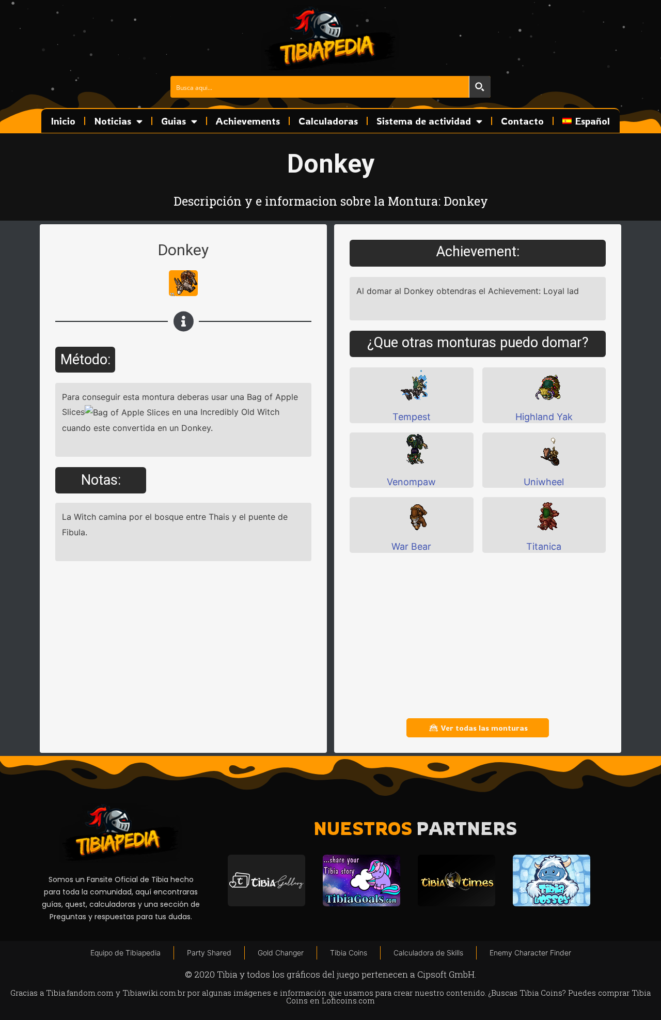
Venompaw (411, 481)
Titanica (543, 546)
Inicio (63, 121)
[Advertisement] (478, 635)
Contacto (522, 121)
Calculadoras (328, 121)
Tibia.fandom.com (80, 992)
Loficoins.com (348, 1000)
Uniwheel (544, 481)
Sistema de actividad (423, 121)
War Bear (411, 546)
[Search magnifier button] (480, 87)
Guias (173, 121)
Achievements (248, 121)
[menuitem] (586, 121)
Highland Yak (544, 416)
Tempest (411, 416)
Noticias (112, 121)
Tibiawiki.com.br (153, 992)
